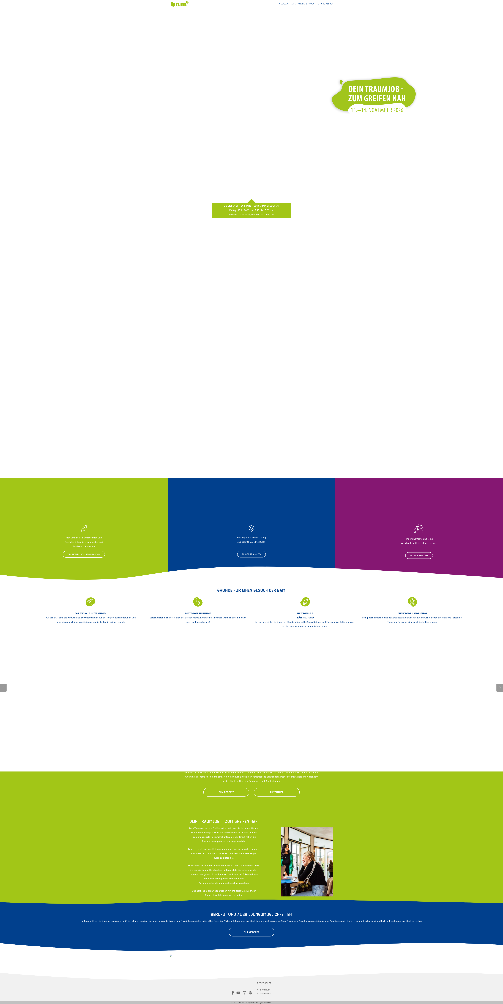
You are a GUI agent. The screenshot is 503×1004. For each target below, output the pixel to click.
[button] (84, 554)
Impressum (264, 989)
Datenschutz (265, 993)
